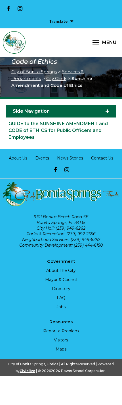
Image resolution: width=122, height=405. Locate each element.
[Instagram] (20, 8)
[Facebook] (8, 8)
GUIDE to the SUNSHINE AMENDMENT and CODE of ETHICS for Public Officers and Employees (58, 130)
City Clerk (56, 78)
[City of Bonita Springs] (14, 42)
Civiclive (27, 371)
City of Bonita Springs (34, 71)
